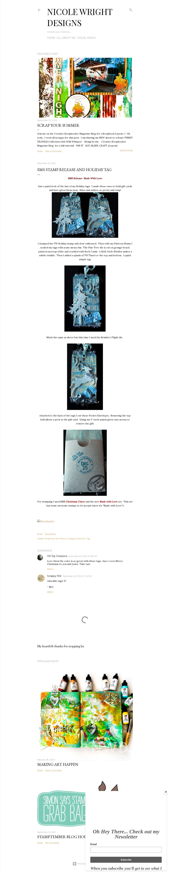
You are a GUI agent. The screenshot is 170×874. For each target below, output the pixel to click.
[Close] (165, 791)
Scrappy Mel (54, 575)
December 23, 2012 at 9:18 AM (82, 556)
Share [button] (40, 151)
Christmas (49, 538)
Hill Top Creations (57, 556)
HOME (51, 37)
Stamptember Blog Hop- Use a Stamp (74, 836)
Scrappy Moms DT (76, 538)
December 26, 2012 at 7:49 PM (77, 576)
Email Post (50, 534)
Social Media (86, 37)
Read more (126, 150)
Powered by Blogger (87, 863)
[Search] (131, 9)
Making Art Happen (57, 764)
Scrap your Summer (58, 125)
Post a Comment (53, 151)
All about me (66, 37)
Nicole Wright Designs (79, 17)
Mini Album (61, 538)
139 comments (52, 843)
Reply (50, 569)
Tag (88, 538)
